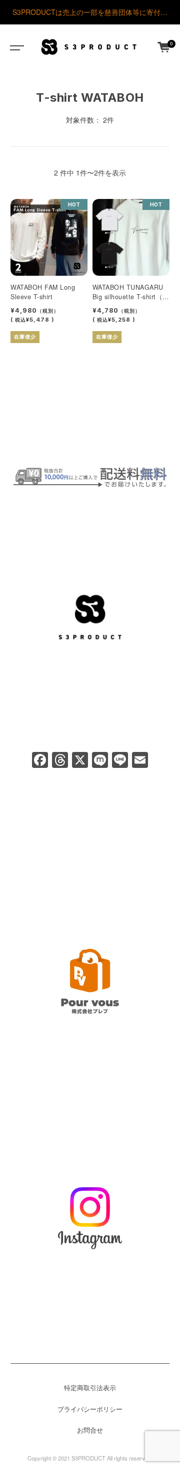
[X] (80, 760)
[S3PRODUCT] (89, 46)
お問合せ (90, 1430)
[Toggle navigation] (15, 47)
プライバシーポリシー (90, 1409)
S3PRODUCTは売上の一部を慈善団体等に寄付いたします (90, 15)
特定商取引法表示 (90, 1387)
